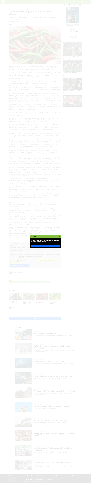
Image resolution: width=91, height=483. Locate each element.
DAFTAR (45, 246)
